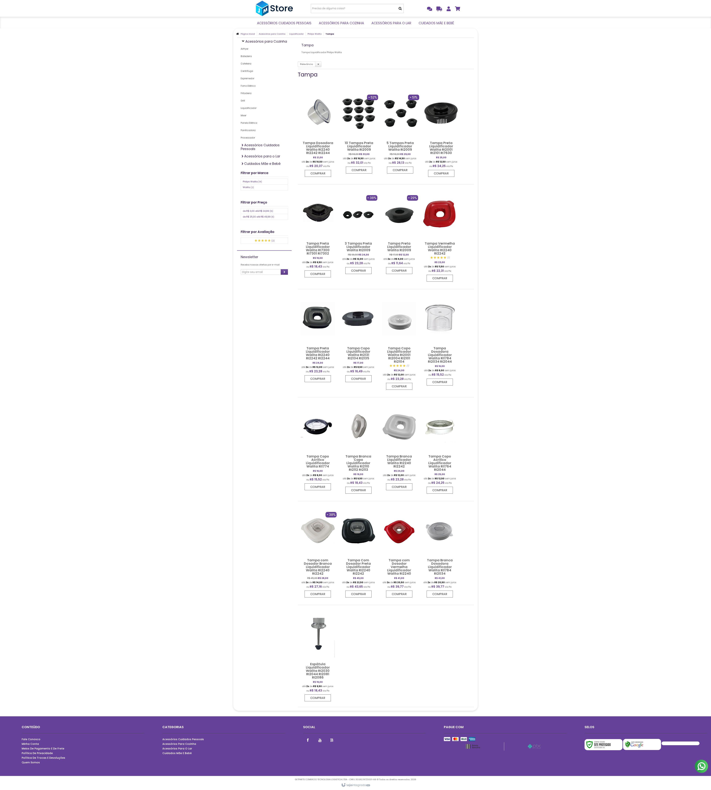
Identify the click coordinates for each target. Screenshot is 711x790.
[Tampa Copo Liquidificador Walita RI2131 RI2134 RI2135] (358, 337)
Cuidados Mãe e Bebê (177, 753)
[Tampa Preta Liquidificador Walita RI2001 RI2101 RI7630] (441, 132)
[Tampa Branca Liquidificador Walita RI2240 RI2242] (399, 445)
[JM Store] (274, 8)
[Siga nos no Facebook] (307, 740)
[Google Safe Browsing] (642, 744)
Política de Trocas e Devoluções (43, 758)
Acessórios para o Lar (177, 748)
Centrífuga (247, 71)
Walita (248, 187)
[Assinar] (284, 272)
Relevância (306, 64)
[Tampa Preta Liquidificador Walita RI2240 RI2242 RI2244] (318, 337)
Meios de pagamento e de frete (43, 748)
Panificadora (248, 130)
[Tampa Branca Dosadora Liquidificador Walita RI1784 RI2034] (440, 551)
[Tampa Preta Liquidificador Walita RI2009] (399, 231)
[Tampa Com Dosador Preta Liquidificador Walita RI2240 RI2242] (358, 551)
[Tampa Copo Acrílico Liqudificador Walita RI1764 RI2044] (440, 447)
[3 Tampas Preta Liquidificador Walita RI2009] (358, 231)
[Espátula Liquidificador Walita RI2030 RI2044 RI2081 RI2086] (318, 655)
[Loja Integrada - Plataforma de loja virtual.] (355, 785)
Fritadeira (246, 93)
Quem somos (31, 762)
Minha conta (30, 744)
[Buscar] (400, 8)
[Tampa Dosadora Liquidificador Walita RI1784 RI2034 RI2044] (440, 339)
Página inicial (248, 33)
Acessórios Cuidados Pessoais (183, 739)
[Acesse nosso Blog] (331, 740)
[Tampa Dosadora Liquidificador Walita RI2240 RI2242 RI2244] (318, 132)
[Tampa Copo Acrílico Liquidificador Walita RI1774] (318, 445)
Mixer (243, 115)
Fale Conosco (31, 739)
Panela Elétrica (249, 122)
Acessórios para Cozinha (272, 33)
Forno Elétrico (248, 85)
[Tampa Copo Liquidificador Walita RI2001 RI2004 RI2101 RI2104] (399, 341)
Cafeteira (246, 63)
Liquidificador (296, 33)
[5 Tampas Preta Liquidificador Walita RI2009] (400, 130)
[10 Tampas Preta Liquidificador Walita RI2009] (359, 130)
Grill (243, 100)
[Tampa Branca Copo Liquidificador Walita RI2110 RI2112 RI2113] (358, 447)
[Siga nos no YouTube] (319, 740)
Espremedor (247, 78)
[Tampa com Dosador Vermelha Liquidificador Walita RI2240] (399, 551)
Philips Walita (315, 33)
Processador (248, 137)
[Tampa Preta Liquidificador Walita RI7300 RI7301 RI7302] (318, 232)
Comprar (318, 173)
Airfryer (244, 48)
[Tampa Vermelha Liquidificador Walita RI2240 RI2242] (440, 234)
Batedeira (246, 56)
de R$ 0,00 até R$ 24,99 (258, 211)
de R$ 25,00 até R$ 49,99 (258, 216)
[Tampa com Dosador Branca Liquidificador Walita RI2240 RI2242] (318, 551)
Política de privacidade (37, 753)
